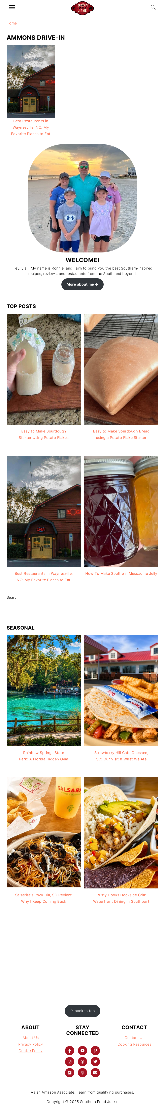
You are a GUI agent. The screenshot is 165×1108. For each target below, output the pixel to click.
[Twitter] (95, 1061)
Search (13, 597)
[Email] (95, 1072)
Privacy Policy (30, 1044)
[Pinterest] (95, 1050)
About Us (31, 1038)
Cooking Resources (135, 1044)
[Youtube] (82, 1050)
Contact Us (134, 1038)
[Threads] (82, 1061)
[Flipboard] (69, 1072)
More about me (80, 284)
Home (12, 23)
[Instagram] (69, 1061)
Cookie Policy (31, 1051)
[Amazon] (82, 1072)
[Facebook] (69, 1050)
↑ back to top (82, 1011)
